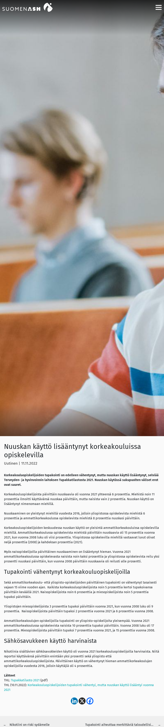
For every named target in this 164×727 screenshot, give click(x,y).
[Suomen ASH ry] (32, 7)
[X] (82, 700)
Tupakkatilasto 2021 (25, 680)
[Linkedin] (74, 700)
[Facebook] (89, 700)
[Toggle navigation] (157, 7)
